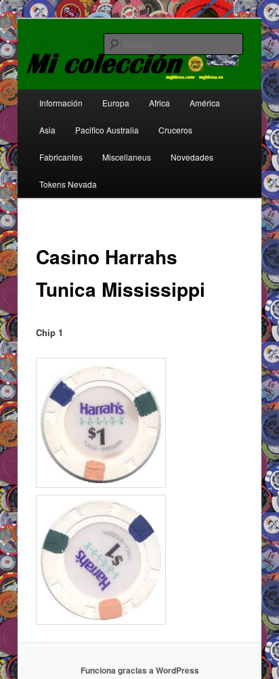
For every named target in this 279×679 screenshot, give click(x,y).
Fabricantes (61, 157)
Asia (47, 130)
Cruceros (175, 130)
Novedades (192, 157)
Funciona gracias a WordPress (140, 670)
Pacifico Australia (107, 130)
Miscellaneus (126, 157)
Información (61, 102)
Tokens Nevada (68, 184)
